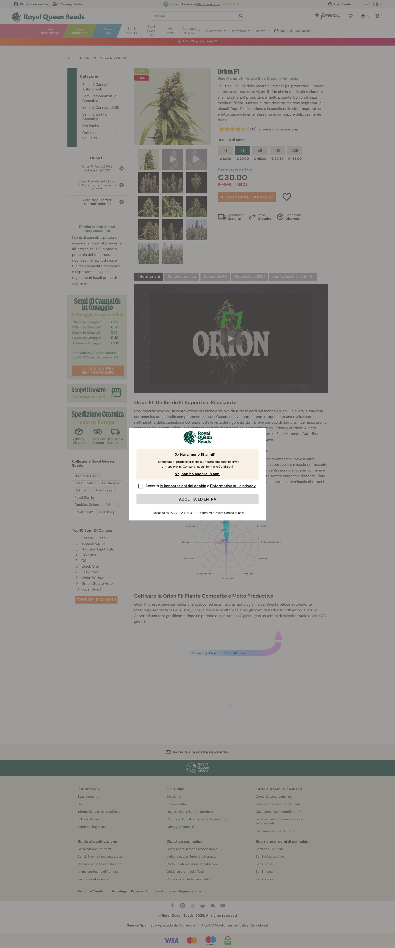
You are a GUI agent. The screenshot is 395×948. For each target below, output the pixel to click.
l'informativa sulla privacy (233, 485)
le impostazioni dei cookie (183, 485)
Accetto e (200, 485)
